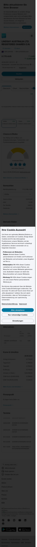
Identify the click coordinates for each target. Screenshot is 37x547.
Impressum (23, 304)
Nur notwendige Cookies (18, 315)
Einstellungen (18, 321)
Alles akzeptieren (18, 310)
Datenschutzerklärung (9, 304)
